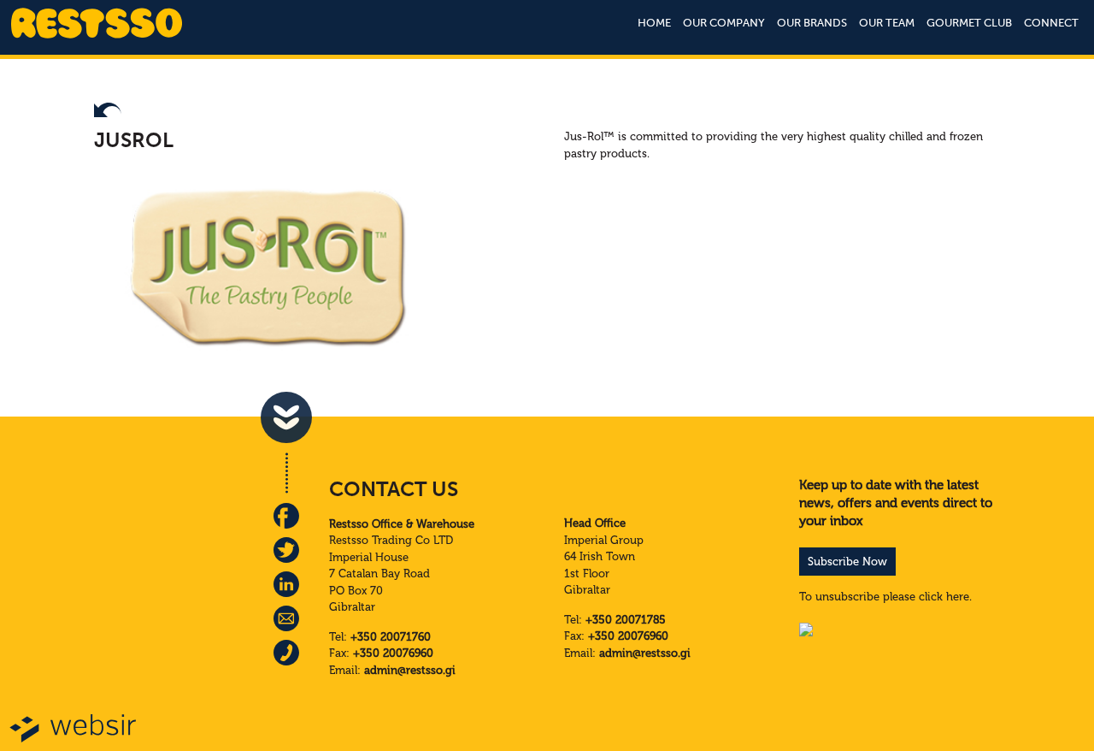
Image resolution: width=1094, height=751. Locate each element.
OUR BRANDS (812, 22)
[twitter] (286, 550)
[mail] (286, 618)
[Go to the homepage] (96, 36)
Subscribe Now (847, 561)
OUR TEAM (887, 22)
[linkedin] (286, 584)
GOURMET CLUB (969, 22)
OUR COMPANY (724, 22)
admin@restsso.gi (410, 670)
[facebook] (286, 516)
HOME (654, 22)
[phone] (286, 653)
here (957, 596)
